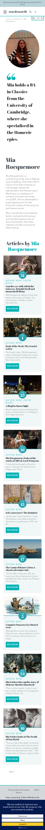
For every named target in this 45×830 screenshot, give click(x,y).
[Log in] (35, 12)
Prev (11, 772)
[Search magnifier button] (30, 12)
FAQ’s (36, 790)
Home (8, 19)
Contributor (17, 19)
